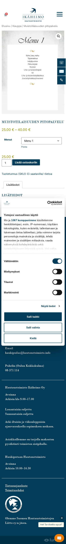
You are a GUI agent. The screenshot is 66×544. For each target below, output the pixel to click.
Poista (24, 147)
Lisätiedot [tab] (12, 184)
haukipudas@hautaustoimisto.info (27, 353)
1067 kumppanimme (23, 220)
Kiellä (33, 338)
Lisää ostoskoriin (26, 162)
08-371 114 (12, 370)
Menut (8, 139)
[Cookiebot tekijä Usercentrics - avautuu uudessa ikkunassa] (47, 203)
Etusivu (6, 26)
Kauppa (17, 26)
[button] (59, 36)
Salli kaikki (33, 316)
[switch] (57, 271)
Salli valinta (33, 327)
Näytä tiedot (48, 306)
